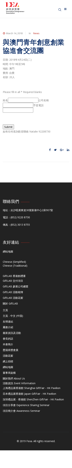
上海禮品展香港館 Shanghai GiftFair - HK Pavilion (31, 388)
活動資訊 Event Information (19, 383)
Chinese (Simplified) (14, 261)
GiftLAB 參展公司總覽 (15, 286)
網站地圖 (8, 251)
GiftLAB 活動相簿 (13, 292)
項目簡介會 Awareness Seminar (21, 411)
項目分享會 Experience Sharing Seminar (26, 405)
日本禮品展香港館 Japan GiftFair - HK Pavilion (29, 393)
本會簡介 (8, 344)
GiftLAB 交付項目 (13, 280)
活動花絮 (8, 355)
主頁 (5, 310)
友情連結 (8, 321)
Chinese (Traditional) (15, 265)
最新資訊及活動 (12, 333)
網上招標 (8, 361)
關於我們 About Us (14, 378)
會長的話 (8, 338)
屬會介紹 (8, 327)
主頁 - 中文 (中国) (13, 316)
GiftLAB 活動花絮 (13, 298)
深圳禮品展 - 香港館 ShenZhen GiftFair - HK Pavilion (33, 399)
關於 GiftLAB (10, 303)
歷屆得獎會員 (10, 350)
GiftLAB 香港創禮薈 (14, 276)
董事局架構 (9, 372)
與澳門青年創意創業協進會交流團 (33, 46)
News (36, 33)
